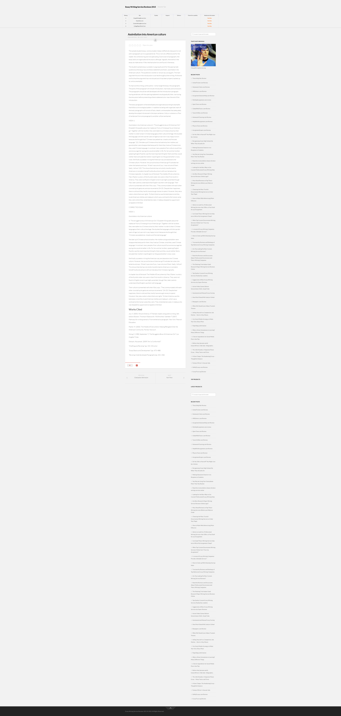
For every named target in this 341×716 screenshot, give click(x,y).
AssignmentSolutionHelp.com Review (203, 95)
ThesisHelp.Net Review (199, 78)
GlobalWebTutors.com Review (201, 108)
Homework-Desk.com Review (201, 87)
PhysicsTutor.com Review (200, 126)
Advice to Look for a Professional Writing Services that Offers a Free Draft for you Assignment (203, 207)
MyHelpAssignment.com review (202, 100)
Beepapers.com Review (199, 301)
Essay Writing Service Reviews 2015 (140, 7)
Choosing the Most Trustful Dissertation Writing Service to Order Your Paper (202, 192)
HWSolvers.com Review (199, 91)
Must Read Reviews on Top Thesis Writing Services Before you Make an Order (202, 183)
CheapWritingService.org (198, 68)
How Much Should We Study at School (203, 297)
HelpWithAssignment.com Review (202, 121)
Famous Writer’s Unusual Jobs (201, 363)
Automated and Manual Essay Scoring (204, 293)
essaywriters (132, 37)
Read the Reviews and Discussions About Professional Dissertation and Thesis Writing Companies (202, 258)
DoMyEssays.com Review (200, 367)
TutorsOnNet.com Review (200, 113)
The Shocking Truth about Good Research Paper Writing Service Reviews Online (203, 267)
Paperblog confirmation (199, 325)
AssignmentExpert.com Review (202, 130)
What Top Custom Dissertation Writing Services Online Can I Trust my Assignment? (203, 223)
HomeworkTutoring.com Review (202, 117)
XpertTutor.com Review (199, 104)
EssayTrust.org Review (199, 371)
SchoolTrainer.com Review (200, 82)
